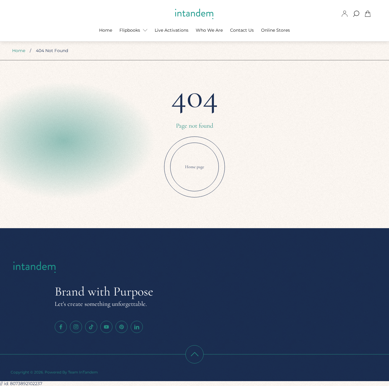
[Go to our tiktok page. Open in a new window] (91, 327)
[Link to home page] (35, 267)
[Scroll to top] (194, 354)
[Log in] (344, 13)
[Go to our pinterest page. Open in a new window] (121, 327)
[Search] (356, 13)
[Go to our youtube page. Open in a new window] (106, 327)
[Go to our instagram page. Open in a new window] (76, 327)
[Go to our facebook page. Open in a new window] (61, 327)
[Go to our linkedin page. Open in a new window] (137, 327)
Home (18, 50)
